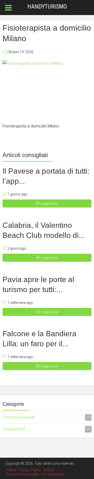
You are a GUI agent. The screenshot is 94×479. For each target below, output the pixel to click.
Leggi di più (49, 203)
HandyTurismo (47, 6)
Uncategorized (46, 429)
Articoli (48, 470)
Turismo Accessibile (46, 417)
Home (11, 470)
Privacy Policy (30, 470)
